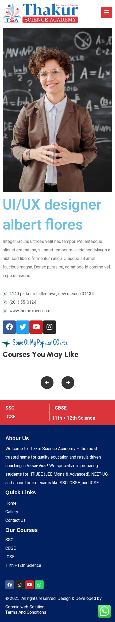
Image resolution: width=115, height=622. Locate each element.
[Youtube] (36, 327)
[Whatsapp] (39, 584)
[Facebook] (9, 327)
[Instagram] (49, 327)
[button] (47, 382)
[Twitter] (22, 327)
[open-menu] (106, 12)
